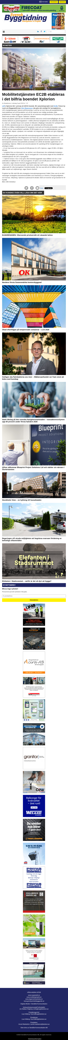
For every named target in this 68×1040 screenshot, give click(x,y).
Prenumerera (53, 1)
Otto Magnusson (27, 108)
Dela (41, 188)
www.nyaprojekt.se (34, 995)
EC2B (56, 106)
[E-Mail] (37, 188)
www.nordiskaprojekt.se (34, 997)
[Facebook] (32, 188)
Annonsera (62, 1)
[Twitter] (26, 188)
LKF (3, 106)
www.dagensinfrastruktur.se (34, 999)
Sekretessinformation (34, 1039)
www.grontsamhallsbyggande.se (34, 1001)
